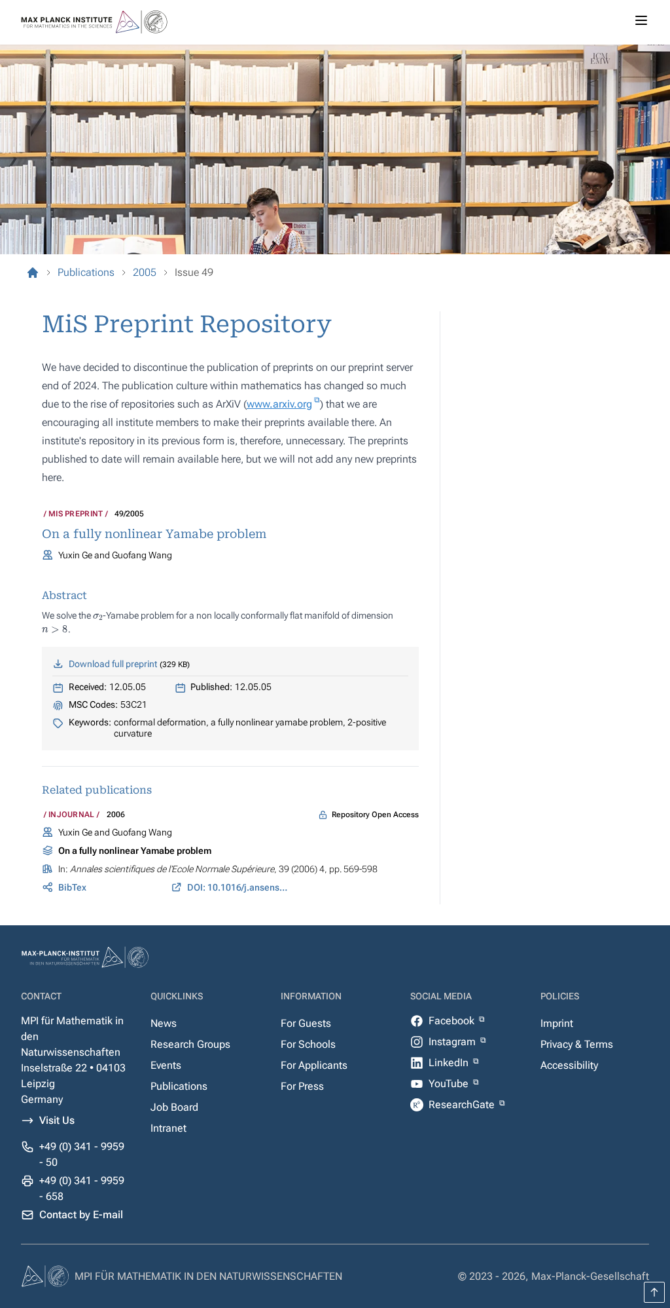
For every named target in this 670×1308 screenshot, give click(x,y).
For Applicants (314, 1065)
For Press (302, 1086)
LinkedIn (450, 1062)
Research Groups (190, 1044)
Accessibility (569, 1065)
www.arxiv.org (279, 404)
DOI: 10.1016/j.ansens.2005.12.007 (238, 887)
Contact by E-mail (81, 1214)
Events (165, 1065)
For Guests (306, 1023)
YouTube (450, 1083)
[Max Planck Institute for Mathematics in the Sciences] (32, 272)
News (163, 1023)
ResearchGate (463, 1104)
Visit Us (57, 1120)
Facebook (453, 1020)
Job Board (174, 1107)
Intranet (168, 1128)
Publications (178, 1086)
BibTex (72, 887)
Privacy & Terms (576, 1044)
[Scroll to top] (654, 1292)
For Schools (308, 1044)
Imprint (556, 1023)
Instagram (453, 1041)
